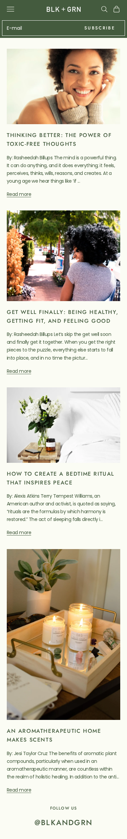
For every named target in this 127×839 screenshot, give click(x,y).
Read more (19, 194)
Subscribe (99, 28)
